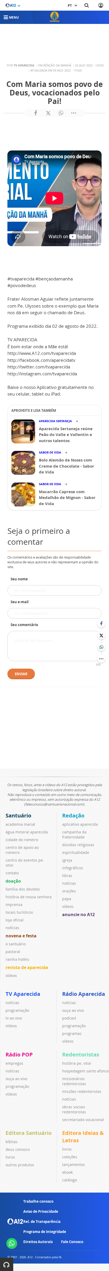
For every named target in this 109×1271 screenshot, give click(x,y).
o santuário (16, 943)
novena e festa (21, 936)
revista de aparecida (27, 967)
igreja (67, 860)
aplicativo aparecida (80, 824)
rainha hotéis (17, 959)
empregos (14, 1063)
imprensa (14, 904)
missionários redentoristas (74, 1081)
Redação (73, 815)
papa (66, 898)
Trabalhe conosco (38, 1201)
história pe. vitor (76, 1063)
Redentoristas (80, 1054)
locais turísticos (19, 912)
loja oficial (15, 919)
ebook (67, 1172)
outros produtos (20, 1164)
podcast (69, 1018)
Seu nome (19, 579)
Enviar (21, 674)
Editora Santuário (29, 1132)
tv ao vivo (14, 1018)
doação (13, 881)
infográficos (72, 867)
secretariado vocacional (83, 1119)
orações (69, 891)
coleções (69, 1156)
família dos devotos (23, 889)
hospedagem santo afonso (85, 1070)
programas (71, 1033)
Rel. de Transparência (42, 1221)
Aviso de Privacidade (40, 1211)
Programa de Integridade (44, 1231)
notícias (12, 927)
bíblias (11, 1141)
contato (12, 872)
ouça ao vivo (73, 1010)
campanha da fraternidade (74, 834)
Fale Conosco (72, 1241)
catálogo (69, 1179)
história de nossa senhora (29, 896)
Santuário (18, 815)
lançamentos (73, 1164)
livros (10, 1157)
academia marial (20, 824)
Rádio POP (19, 1054)
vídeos (11, 975)
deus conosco (18, 1149)
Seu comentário (24, 624)
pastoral (13, 951)
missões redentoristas (81, 1091)
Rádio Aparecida (83, 993)
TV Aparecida (23, 993)
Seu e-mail (20, 601)
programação (17, 1010)
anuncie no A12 (78, 914)
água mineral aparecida (27, 831)
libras (67, 875)
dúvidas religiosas (78, 844)
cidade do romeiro (22, 839)
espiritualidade (75, 852)
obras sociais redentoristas (74, 1109)
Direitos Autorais (38, 1241)
